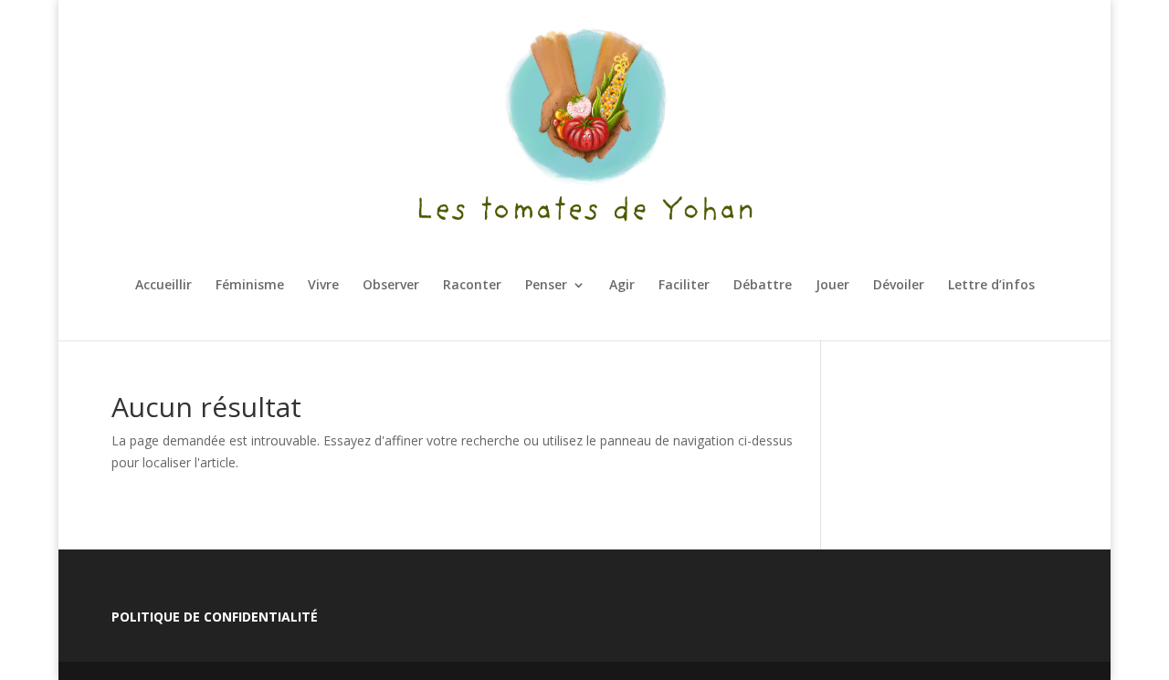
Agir (622, 285)
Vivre (323, 285)
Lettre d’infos (991, 285)
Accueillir (163, 285)
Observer (391, 285)
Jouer (832, 285)
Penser (546, 285)
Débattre (762, 285)
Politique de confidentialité (214, 616)
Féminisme (250, 285)
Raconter (472, 285)
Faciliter (684, 285)
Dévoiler (898, 285)
